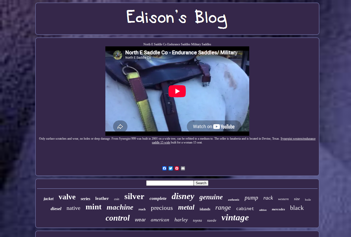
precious (162, 207)
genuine (211, 197)
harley (181, 219)
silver (134, 196)
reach (142, 209)
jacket (48, 199)
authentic (233, 199)
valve (67, 196)
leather (102, 198)
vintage (235, 217)
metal (186, 207)
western (283, 199)
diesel (56, 208)
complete (158, 198)
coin (116, 199)
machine (120, 207)
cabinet (245, 209)
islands (205, 209)
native (73, 208)
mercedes (278, 209)
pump (251, 197)
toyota (197, 220)
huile (308, 199)
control (118, 217)
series (85, 199)
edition (263, 210)
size (297, 199)
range (223, 207)
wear (140, 219)
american (160, 219)
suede (211, 220)
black (297, 207)
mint (93, 206)
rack (268, 198)
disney (183, 196)
